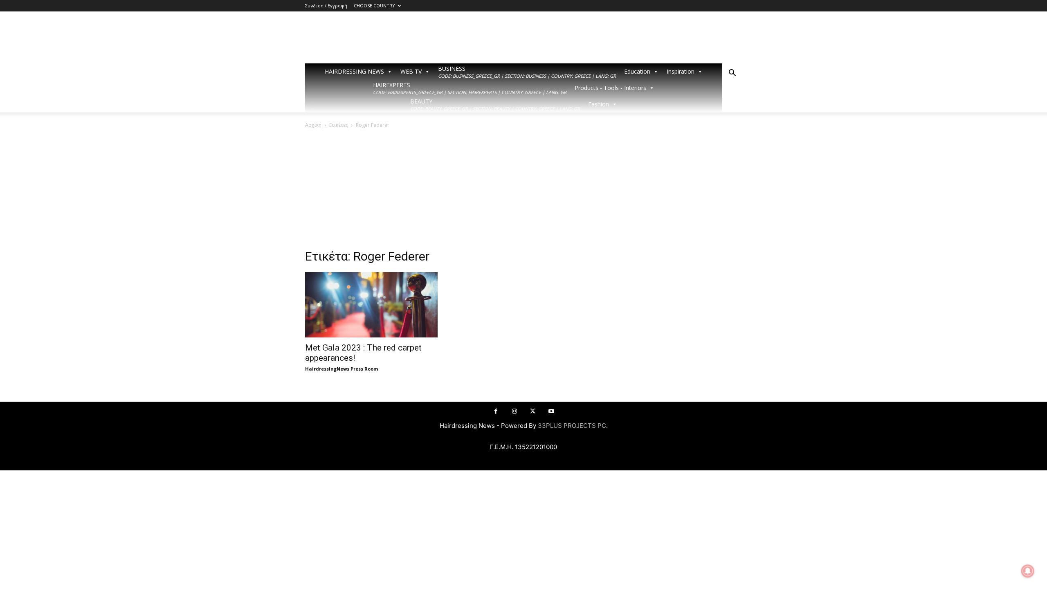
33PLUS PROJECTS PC (572, 425)
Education (637, 71)
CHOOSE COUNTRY (374, 5)
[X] (533, 411)
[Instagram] (514, 411)
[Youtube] (551, 411)
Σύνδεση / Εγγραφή (326, 5)
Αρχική (313, 124)
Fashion (598, 104)
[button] (732, 74)
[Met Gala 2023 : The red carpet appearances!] (371, 304)
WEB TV (411, 71)
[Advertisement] (523, 191)
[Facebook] (496, 411)
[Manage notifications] (1027, 571)
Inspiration (680, 71)
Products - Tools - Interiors (610, 88)
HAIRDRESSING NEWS (354, 71)
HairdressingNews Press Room (341, 369)
